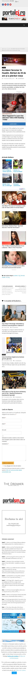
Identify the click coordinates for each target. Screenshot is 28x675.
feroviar (23, 275)
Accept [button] (14, 673)
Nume (4, 417)
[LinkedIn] (8, 5)
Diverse (3, 354)
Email (4, 424)
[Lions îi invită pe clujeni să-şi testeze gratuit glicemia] (14, 345)
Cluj (19, 275)
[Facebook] (3, 5)
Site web (4, 430)
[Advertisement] (14, 37)
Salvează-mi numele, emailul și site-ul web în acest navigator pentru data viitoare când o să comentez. (13, 439)
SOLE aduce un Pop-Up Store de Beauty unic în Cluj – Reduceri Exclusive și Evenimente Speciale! (14, 393)
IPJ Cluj (8, 277)
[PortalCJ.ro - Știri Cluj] (14, 15)
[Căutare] (24, 25)
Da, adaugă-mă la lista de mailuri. (12, 466)
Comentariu (5, 444)
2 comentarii (15, 327)
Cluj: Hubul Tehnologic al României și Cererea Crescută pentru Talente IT (13, 324)
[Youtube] (10, 5)
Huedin (3, 277)
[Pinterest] (5, 5)
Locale (8, 48)
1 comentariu (18, 360)
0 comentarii (21, 78)
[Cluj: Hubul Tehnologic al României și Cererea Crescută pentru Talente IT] (14, 313)
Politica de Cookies (12, 656)
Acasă (5, 48)
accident (15, 275)
